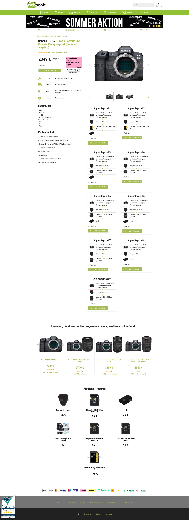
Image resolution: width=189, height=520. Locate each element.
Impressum (109, 514)
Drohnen (129, 13)
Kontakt (59, 502)
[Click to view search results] (152, 5)
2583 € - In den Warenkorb (97, 143)
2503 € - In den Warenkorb (97, 187)
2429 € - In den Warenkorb (97, 269)
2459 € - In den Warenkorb (97, 231)
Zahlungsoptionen (112, 502)
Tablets (46, 13)
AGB (78, 514)
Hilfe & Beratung (70, 502)
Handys (60, 13)
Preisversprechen (128, 502)
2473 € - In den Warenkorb (131, 181)
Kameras (77, 13)
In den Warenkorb (49, 70)
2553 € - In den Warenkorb (131, 137)
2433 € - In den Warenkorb (131, 231)
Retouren (82, 502)
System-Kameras (56, 36)
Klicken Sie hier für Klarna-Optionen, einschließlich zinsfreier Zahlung (73, 71)
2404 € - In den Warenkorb (131, 269)
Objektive (93, 13)
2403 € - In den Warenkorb (97, 308)
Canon (65, 36)
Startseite (40, 36)
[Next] (148, 65)
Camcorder (112, 13)
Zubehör (146, 13)
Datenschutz (87, 514)
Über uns (98, 514)
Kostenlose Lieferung (96, 502)
